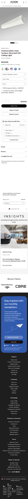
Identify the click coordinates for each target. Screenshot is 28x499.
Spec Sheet (9, 130)
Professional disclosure (14, 444)
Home (3, 5)
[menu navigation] (26, 2)
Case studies (14, 389)
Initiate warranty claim (14, 366)
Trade (14, 426)
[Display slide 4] (14, 209)
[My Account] (4, 2)
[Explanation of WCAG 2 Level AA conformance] (20, 490)
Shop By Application (9, 5)
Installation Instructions (12, 136)
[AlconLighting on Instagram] (9, 472)
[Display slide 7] (18, 209)
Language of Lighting (14, 405)
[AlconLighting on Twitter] (11, 472)
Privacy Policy (14, 455)
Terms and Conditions (14, 453)
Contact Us (14, 370)
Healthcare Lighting (17, 5)
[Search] (2, 2)
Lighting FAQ (14, 372)
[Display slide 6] (17, 209)
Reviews (3, 151)
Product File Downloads (14, 362)
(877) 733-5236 (14, 465)
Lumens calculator (14, 407)
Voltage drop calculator (14, 409)
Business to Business (14, 422)
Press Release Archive (14, 446)
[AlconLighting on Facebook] (14, 472)
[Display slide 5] (15, 209)
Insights (7, 345)
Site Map (14, 374)
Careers (14, 391)
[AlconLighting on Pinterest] (13, 472)
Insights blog (14, 403)
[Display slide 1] (9, 209)
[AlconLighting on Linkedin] (19, 472)
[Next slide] (26, 209)
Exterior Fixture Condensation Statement (14, 450)
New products (14, 432)
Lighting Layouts (14, 434)
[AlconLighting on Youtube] (17, 472)
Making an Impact (14, 386)
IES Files (8, 133)
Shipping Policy (14, 364)
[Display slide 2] (11, 209)
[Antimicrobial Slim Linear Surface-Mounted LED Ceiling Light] (14, 175)
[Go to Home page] (14, 2)
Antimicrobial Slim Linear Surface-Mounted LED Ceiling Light (12, 194)
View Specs (7, 203)
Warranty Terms (14, 442)
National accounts (14, 428)
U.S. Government (14, 430)
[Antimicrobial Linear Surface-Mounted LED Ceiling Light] (12, 42)
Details (3, 147)
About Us (14, 382)
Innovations (16, 345)
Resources (14, 384)
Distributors (14, 424)
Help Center (14, 360)
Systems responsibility (14, 448)
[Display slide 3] (12, 209)
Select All (7, 125)
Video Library (14, 411)
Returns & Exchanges (14, 368)
